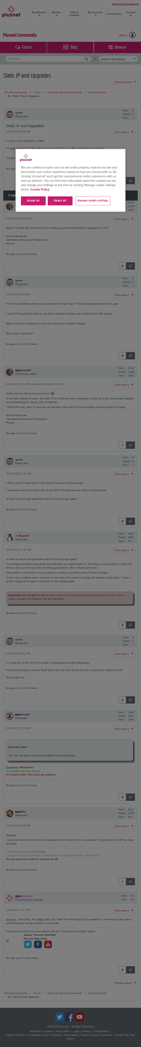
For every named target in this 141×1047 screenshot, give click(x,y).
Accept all (33, 200)
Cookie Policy (40, 189)
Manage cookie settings (92, 200)
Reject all (60, 200)
